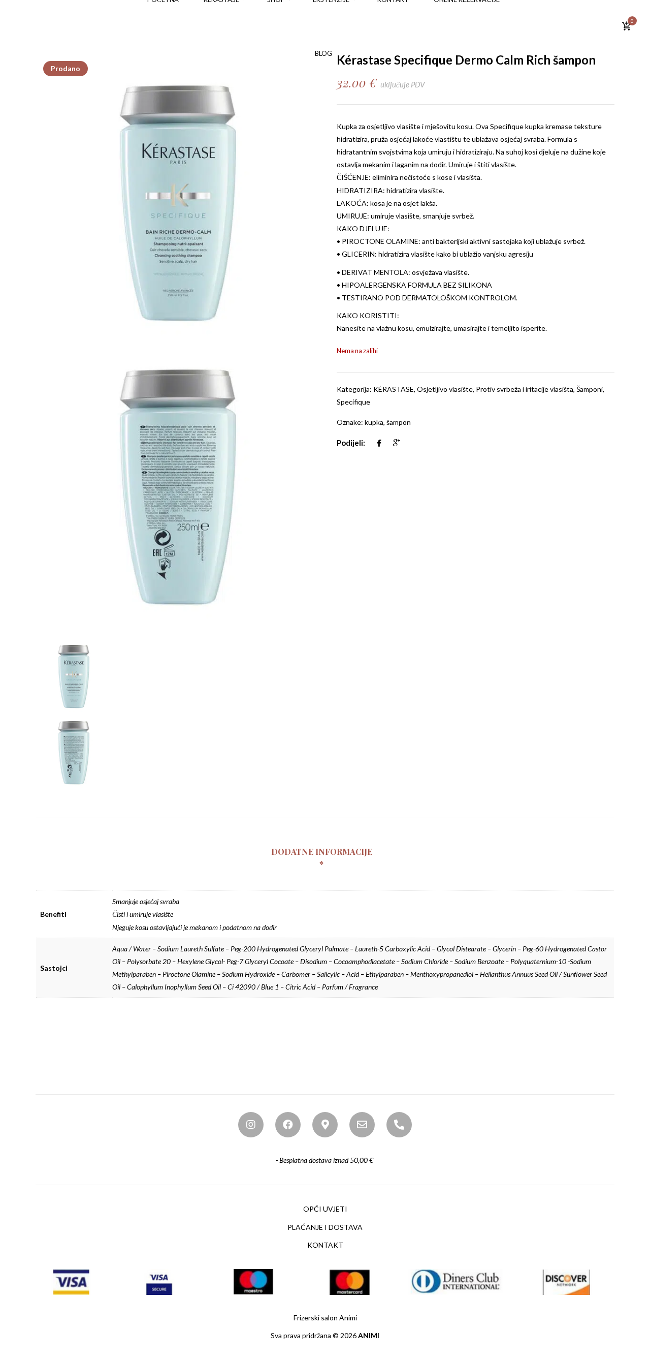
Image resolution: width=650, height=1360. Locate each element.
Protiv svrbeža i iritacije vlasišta (524, 389)
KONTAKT (325, 1245)
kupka (374, 422)
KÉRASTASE (393, 389)
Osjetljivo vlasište (445, 389)
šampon (398, 422)
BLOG (323, 53)
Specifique (507, 126)
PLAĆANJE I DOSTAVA (325, 1227)
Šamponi (589, 389)
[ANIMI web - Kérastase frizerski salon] (67, 25)
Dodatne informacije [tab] (321, 851)
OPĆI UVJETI (325, 1208)
